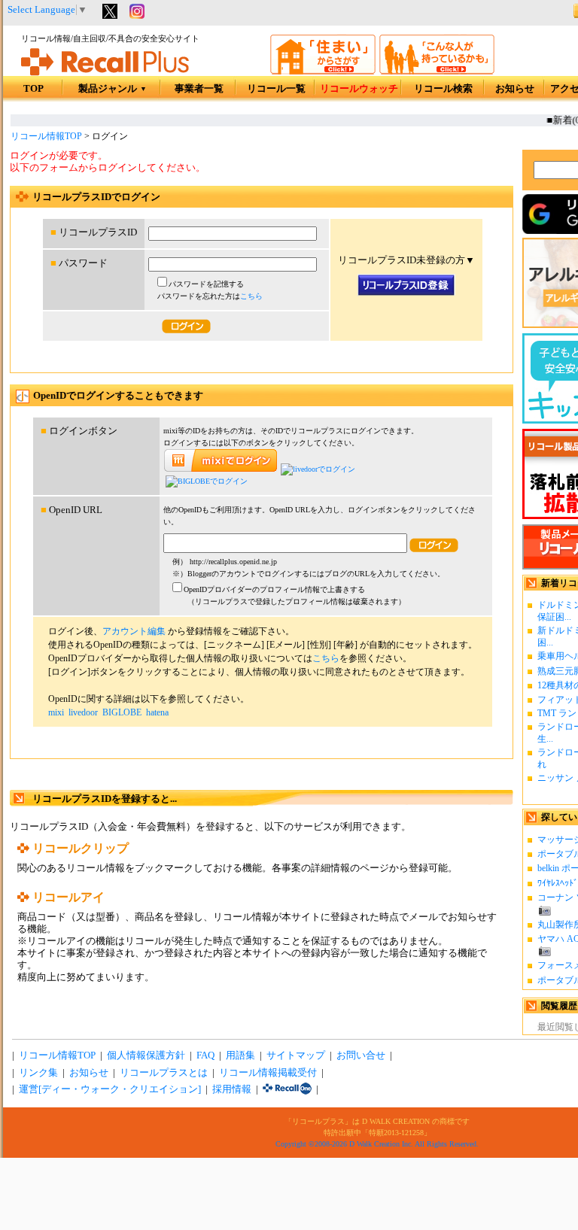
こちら (251, 296)
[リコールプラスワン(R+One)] (287, 1089)
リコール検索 (443, 89)
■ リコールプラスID (93, 232)
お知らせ (514, 89)
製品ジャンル (112, 89)
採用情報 (231, 1089)
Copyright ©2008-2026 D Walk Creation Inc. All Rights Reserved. (377, 1144)
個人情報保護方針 (146, 1055)
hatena (157, 712)
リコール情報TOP (46, 136)
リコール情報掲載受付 (268, 1073)
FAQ (205, 1055)
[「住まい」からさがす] (323, 71)
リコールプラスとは (164, 1073)
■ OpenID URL (71, 510)
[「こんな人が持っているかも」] (436, 71)
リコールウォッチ (359, 89)
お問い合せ (360, 1055)
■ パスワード (79, 263)
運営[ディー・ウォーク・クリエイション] (110, 1089)
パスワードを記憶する (206, 284)
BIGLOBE (121, 712)
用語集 (240, 1055)
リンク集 (38, 1073)
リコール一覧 (276, 89)
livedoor (83, 712)
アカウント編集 (134, 631)
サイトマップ (295, 1055)
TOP (33, 89)
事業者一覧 (199, 89)
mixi (56, 712)
